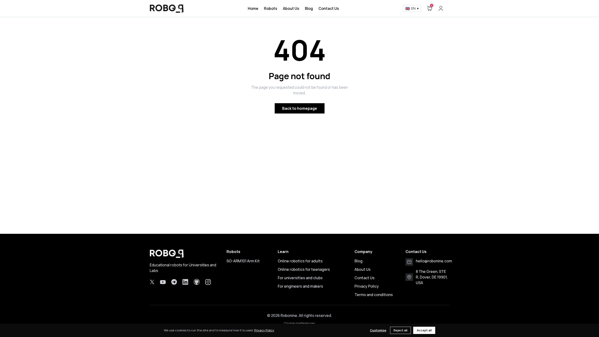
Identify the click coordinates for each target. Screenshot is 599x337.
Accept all (424, 330)
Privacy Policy (366, 286)
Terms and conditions (373, 294)
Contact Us (328, 8)
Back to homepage (299, 108)
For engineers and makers (300, 286)
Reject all (400, 330)
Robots (270, 8)
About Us (291, 8)
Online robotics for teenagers (304, 269)
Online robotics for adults (300, 261)
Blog (309, 8)
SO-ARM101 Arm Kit (243, 261)
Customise (378, 330)
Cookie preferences (299, 323)
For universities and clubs (300, 277)
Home (253, 8)
